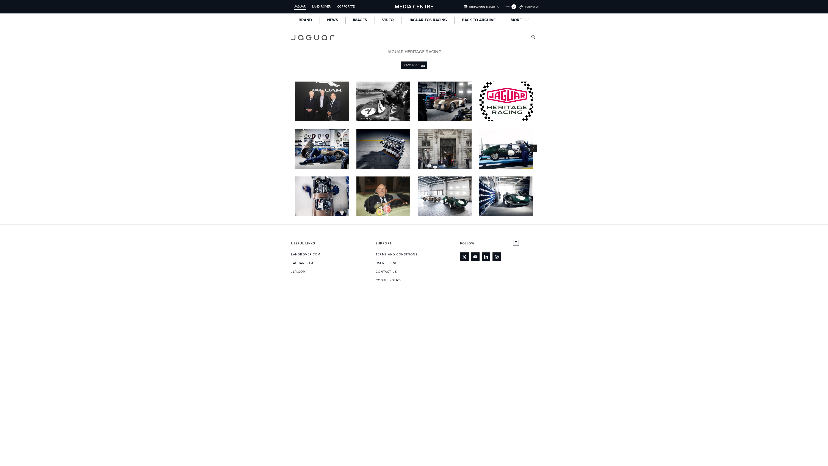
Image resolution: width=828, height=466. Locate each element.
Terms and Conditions (396, 254)
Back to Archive (479, 20)
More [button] (517, 20)
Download (320, 97)
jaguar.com (302, 263)
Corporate (346, 6)
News (332, 20)
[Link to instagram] (496, 256)
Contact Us (386, 272)
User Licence (388, 263)
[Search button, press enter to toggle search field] (533, 38)
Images (360, 20)
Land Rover (321, 6)
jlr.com (298, 272)
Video (388, 20)
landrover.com (305, 254)
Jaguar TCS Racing (428, 20)
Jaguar (300, 6)
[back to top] (516, 243)
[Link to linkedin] (486, 256)
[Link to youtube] (475, 256)
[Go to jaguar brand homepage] (315, 37)
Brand (305, 20)
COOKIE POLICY (389, 280)
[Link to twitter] (464, 256)
